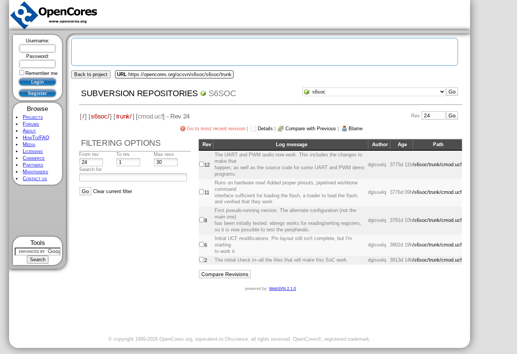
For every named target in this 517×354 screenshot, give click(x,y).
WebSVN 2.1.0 (282, 288)
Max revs (164, 154)
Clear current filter (112, 191)
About (29, 131)
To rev (123, 154)
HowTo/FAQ (36, 137)
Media (29, 144)
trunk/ (124, 116)
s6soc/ (100, 116)
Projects (33, 117)
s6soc (222, 93)
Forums (31, 124)
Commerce (34, 158)
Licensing (33, 151)
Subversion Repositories (139, 93)
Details (265, 128)
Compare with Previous (310, 128)
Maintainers (35, 172)
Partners (33, 165)
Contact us (35, 178)
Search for (90, 169)
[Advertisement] (37, 210)
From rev (89, 154)
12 (207, 165)
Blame (356, 128)
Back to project (90, 74)
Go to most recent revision (216, 128)
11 (206, 192)
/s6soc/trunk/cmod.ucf (437, 164)
